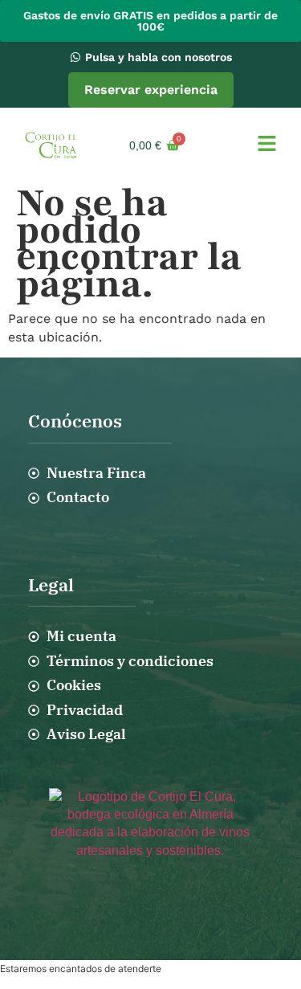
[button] (267, 145)
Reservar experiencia (151, 89)
